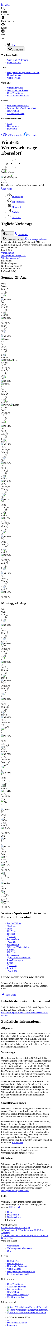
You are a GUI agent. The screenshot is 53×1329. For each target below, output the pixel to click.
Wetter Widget (13, 78)
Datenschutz (13, 126)
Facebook (32, 135)
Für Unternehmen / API (18, 95)
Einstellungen (17, 50)
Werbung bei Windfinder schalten (22, 108)
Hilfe (13, 45)
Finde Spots (10, 995)
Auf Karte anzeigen (15, 135)
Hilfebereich (17, 1142)
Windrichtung (7, 253)
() (13, 255)
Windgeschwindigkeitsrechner (15, 1190)
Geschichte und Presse (17, 90)
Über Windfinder (15, 93)
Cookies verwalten (15, 113)
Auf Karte (7, 189)
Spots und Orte (14, 62)
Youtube (42, 1312)
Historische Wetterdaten (18, 105)
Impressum (12, 128)
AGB (9, 123)
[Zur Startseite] (1, 2)
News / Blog (13, 111)
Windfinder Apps (15, 87)
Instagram (43, 1310)
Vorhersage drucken (14, 239)
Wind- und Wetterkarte (17, 60)
